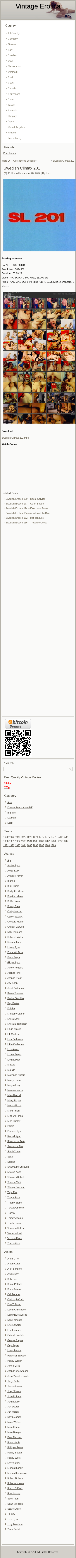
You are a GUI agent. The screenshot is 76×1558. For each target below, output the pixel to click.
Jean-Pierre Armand (17, 1371)
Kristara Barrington (17, 1023)
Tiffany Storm (14, 1202)
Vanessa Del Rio (16, 1228)
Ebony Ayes (13, 947)
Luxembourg (14, 138)
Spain (11, 77)
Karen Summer (15, 993)
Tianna (11, 1212)
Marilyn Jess (14, 1080)
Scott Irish (12, 1498)
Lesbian (11, 817)
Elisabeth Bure (15, 952)
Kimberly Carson (16, 1013)
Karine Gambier (15, 998)
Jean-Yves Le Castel (18, 1376)
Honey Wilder (14, 1360)
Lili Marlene (13, 1034)
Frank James (14, 1330)
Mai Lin (11, 1069)
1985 (35, 841)
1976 (47, 837)
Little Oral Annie (15, 1044)
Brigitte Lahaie (15, 896)
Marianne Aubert (16, 1075)
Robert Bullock (15, 1478)
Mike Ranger (14, 1432)
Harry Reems (14, 1350)
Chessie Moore (15, 921)
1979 (65, 837)
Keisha (11, 1008)
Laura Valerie (14, 1029)
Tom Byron (13, 1519)
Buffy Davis (13, 901)
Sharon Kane (14, 1172)
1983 (23, 841)
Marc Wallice (14, 1422)
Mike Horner (13, 1427)
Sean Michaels (15, 1503)
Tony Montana (15, 1524)
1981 (11, 841)
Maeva (11, 1064)
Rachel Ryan (14, 1136)
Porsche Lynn (14, 1131)
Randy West (13, 1457)
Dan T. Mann (14, 1304)
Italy (10, 49)
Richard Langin (15, 1468)
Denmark (13, 71)
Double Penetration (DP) (20, 807)
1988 (53, 841)
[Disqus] (38, 574)
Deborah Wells (15, 937)
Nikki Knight (13, 1110)
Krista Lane (13, 1018)
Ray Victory (13, 1463)
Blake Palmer (14, 1284)
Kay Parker (13, 1003)
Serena (11, 1161)
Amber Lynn (13, 865)
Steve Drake (14, 1508)
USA (10, 60)
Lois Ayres (13, 1049)
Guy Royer (13, 1345)
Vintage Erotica (38, 6)
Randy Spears (15, 1452)
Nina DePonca (15, 1115)
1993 (17, 845)
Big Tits (11, 812)
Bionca (11, 880)
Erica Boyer (13, 957)
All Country (14, 33)
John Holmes (14, 1396)
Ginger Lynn (13, 962)
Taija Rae (12, 1192)
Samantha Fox (15, 1146)
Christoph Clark (15, 1299)
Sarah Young (14, 1151)
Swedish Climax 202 (63, 160)
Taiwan (11, 105)
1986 (41, 841)
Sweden (12, 55)
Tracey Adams (15, 1218)
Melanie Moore (15, 1090)
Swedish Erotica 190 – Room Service (25, 498)
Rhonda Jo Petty (16, 1141)
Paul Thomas (14, 1437)
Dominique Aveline (17, 1314)
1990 (65, 841)
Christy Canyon (15, 926)
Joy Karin (12, 983)
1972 (23, 837)
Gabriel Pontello (15, 1335)
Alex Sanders (14, 1268)
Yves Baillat (13, 1529)
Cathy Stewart (15, 916)
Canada (12, 88)
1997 (41, 845)
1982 (17, 841)
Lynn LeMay (13, 1059)
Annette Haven (15, 875)
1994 (23, 845)
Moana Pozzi (14, 1105)
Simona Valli (14, 1182)
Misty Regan (14, 1100)
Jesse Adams (14, 1386)
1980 (5, 841)
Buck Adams (14, 1289)
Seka (10, 1156)
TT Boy (11, 1514)
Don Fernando (14, 1320)
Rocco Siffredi (15, 1488)
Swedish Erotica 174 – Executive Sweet (27, 508)
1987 (47, 841)
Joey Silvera (14, 1391)
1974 (35, 837)
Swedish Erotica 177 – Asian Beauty (25, 503)
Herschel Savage (16, 1355)
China (11, 99)
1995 (29, 845)
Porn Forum (9, 153)
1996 (35, 845)
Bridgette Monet (15, 891)
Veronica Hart (14, 1233)
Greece (12, 44)
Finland (12, 132)
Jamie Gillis (13, 1365)
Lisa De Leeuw (15, 1039)
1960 (5, 837)
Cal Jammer (13, 1294)
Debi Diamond (14, 932)
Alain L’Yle (13, 1258)
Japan (11, 121)
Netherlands (14, 66)
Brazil (11, 83)
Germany (13, 38)
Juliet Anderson (15, 988)
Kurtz (49, 173)
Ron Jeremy (13, 1493)
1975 (41, 837)
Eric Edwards (14, 1325)
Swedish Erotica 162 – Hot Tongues (25, 517)
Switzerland (14, 94)
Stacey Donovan (16, 1187)
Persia (10, 1126)
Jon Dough (13, 1406)
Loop (10, 822)
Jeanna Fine (13, 972)
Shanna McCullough (18, 1166)
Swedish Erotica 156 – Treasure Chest (26, 522)
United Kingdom (16, 127)
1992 (11, 845)
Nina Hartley (13, 1121)
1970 (11, 837)
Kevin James (14, 1417)
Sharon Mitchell (15, 1177)
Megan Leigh (14, 1085)
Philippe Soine (15, 1447)
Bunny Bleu (13, 906)
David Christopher (16, 1309)
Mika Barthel (14, 1095)
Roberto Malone (15, 1483)
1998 (47, 845)
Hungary (12, 116)
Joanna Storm (14, 978)
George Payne (15, 1340)
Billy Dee (12, 1279)
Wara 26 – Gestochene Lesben (18, 160)
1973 (29, 837)
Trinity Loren (14, 1223)
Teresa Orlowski (16, 1207)
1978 (59, 837)
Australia (12, 110)
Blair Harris (13, 886)
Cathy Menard (14, 911)
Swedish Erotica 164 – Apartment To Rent (28, 513)
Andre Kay (13, 1274)
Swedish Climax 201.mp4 (15, 437)
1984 (29, 841)
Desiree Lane (14, 942)
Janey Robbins (15, 967)
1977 (53, 837)
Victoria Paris (14, 1238)
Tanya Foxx (13, 1197)
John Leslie (13, 1401)
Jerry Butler (13, 1381)
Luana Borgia (14, 1054)
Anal (9, 802)
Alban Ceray (13, 1263)
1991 (5, 845)
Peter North (13, 1442)
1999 (53, 845)
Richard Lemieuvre (17, 1473)
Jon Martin (13, 1411)
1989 (59, 841)
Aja (9, 860)
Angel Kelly (13, 870)
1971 (17, 837)
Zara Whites (13, 1243)
